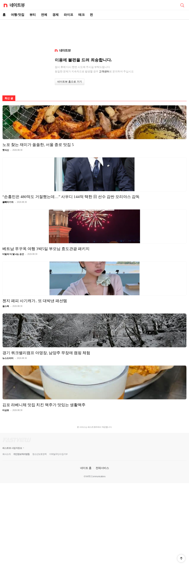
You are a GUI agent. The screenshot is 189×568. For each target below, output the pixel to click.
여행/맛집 (17, 14)
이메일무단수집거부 (58, 454)
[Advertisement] (94, 32)
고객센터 (104, 71)
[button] (181, 558)
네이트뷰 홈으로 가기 (69, 81)
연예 (44, 14)
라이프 (68, 14)
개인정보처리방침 (21, 454)
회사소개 (6, 454)
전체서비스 (102, 467)
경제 (55, 14)
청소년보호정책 (39, 454)
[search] (182, 5)
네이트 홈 (86, 467)
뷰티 (33, 14)
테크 (81, 14)
